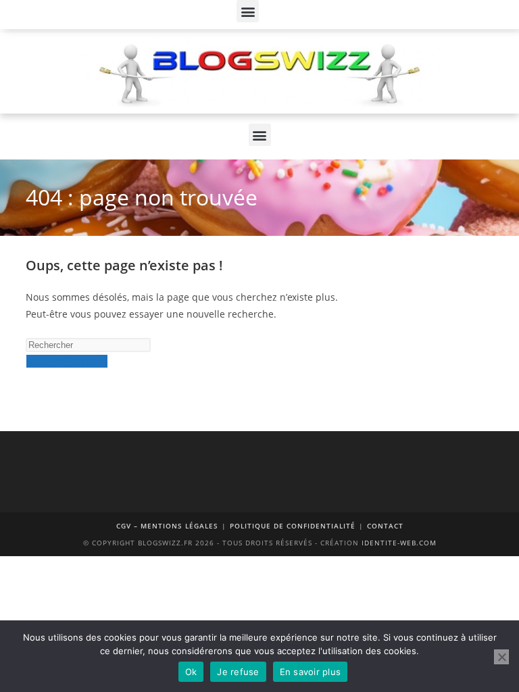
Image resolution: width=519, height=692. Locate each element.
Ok (191, 671)
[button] (248, 11)
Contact (385, 525)
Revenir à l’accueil (66, 361)
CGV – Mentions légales (167, 525)
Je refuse (238, 671)
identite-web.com (399, 542)
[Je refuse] (501, 656)
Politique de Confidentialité (292, 525)
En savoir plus (310, 671)
